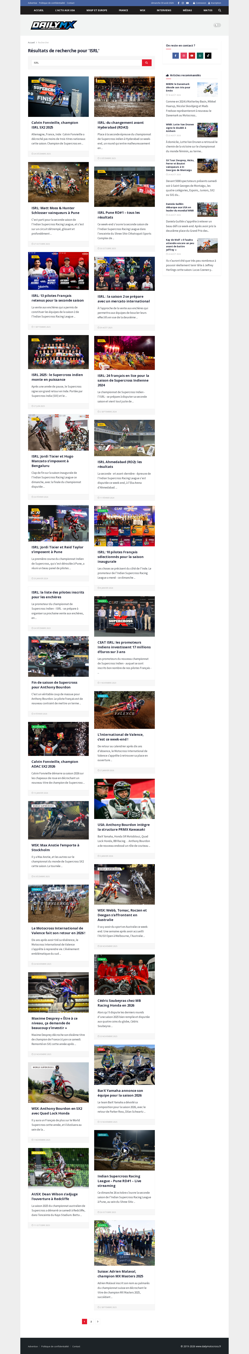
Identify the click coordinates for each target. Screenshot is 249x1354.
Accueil (39, 10)
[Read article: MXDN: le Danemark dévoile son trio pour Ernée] (207, 89)
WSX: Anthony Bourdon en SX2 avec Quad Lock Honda (57, 1111)
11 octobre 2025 (41, 1225)
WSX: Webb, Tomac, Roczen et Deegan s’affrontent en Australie (122, 915)
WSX (142, 10)
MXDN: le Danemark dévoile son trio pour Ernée (178, 87)
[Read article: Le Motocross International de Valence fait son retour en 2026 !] (58, 904)
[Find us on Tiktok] (208, 56)
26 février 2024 (40, 497)
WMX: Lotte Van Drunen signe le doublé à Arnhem (180, 128)
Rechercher (43, 42)
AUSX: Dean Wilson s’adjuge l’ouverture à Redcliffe (55, 1196)
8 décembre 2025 (41, 876)
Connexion (200, 3)
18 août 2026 (174, 95)
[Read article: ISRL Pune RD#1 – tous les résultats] (124, 187)
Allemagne (39, 726)
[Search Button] (219, 10)
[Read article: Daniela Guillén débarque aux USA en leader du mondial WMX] (207, 209)
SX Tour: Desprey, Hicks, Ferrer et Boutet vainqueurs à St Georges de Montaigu (180, 165)
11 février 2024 (106, 497)
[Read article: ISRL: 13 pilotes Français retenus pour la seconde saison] (58, 271)
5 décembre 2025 (107, 158)
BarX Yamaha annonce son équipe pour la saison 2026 (120, 1093)
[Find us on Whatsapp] (200, 56)
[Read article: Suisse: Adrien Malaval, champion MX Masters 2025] (124, 1243)
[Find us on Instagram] (183, 3)
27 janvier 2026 (106, 770)
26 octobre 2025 (107, 248)
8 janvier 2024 (106, 588)
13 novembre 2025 (108, 1122)
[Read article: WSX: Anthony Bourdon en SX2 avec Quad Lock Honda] (58, 1082)
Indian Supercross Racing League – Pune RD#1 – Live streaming (119, 1181)
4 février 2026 (40, 713)
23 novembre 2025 (42, 1054)
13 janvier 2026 (40, 793)
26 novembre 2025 (42, 964)
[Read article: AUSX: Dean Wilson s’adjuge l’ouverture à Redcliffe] (58, 1168)
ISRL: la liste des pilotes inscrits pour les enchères (58, 594)
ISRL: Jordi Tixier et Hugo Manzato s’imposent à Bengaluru (52, 461)
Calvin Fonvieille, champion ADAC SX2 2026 (55, 764)
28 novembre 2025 (108, 946)
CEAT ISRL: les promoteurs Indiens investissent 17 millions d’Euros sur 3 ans (124, 647)
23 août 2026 (174, 135)
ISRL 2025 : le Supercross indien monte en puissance (57, 377)
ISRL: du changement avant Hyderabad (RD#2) (121, 125)
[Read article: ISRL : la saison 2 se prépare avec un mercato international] (124, 274)
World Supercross (43, 806)
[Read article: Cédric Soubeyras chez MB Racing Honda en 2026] (124, 974)
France (123, 10)
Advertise (32, 3)
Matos (208, 10)
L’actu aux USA (65, 10)
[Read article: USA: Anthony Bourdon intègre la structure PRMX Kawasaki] (124, 799)
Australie (38, 1153)
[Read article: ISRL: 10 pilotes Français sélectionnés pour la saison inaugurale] (124, 526)
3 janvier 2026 (106, 856)
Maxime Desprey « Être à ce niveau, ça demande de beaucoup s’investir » (55, 1023)
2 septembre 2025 (108, 1307)
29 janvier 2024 (40, 578)
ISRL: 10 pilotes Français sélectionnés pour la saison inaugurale (120, 557)
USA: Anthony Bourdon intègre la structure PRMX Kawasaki (124, 827)
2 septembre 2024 (108, 411)
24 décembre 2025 (42, 153)
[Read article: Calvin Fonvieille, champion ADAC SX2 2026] (58, 739)
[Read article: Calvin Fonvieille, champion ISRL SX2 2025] (58, 96)
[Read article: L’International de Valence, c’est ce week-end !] (124, 710)
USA (35, 641)
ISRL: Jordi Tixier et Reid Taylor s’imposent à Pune (58, 549)
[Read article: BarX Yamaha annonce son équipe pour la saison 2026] (124, 1065)
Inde (35, 81)
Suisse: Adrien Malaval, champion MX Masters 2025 (120, 1273)
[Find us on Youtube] (187, 3)
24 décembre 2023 (42, 628)
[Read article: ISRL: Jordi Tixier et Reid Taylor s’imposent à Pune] (58, 523)
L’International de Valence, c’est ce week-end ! (120, 737)
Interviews (164, 10)
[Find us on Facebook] (178, 3)
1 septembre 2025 (41, 327)
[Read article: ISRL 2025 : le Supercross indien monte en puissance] (58, 352)
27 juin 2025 (39, 406)
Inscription (215, 3)
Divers (102, 510)
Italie (102, 959)
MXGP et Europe (97, 10)
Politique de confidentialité (52, 3)
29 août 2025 (105, 327)
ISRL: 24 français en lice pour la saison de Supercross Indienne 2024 (123, 380)
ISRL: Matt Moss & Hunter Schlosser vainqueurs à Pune (55, 210)
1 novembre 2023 (107, 682)
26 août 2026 (174, 215)
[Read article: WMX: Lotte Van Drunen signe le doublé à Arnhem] (207, 130)
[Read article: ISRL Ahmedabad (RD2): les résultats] (124, 438)
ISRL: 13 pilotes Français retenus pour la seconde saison (58, 298)
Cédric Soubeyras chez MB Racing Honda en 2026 (119, 1003)
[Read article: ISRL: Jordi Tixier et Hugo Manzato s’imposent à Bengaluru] (58, 432)
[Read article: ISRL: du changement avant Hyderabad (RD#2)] (124, 96)
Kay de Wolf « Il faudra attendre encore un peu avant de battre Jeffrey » (180, 244)
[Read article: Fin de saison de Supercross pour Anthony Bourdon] (58, 656)
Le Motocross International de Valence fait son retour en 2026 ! (58, 930)
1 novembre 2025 (41, 1140)
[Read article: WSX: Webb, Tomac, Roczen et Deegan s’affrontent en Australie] (124, 884)
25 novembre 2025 (108, 1036)
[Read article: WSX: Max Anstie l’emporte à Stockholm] (58, 820)
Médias (187, 10)
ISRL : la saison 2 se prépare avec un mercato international (124, 298)
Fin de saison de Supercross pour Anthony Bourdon (54, 684)
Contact (70, 3)
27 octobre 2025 (41, 244)
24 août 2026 (174, 174)
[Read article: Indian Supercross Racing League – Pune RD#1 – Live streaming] (124, 1150)
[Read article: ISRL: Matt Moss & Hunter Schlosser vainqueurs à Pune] (58, 182)
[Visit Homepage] (54, 25)
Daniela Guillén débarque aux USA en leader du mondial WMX (180, 207)
